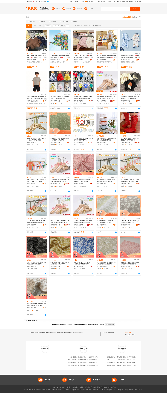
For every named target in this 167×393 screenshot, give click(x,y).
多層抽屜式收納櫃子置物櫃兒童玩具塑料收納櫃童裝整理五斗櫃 (106, 139)
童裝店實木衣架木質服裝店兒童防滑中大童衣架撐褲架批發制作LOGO (36, 139)
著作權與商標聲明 (73, 387)
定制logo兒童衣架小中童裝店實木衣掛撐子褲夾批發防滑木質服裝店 (59, 221)
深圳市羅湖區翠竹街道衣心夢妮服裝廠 (126, 101)
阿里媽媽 (85, 389)
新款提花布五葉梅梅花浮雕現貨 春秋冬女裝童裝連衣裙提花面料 (106, 221)
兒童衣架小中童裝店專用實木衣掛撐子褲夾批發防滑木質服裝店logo (83, 221)
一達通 (135, 389)
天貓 (64, 389)
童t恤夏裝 (29, 103)
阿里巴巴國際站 (36, 389)
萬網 (111, 389)
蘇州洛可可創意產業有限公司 (134, 357)
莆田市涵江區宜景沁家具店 (102, 142)
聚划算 (67, 389)
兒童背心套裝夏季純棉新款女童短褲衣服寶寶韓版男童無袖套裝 (106, 56)
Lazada (140, 389)
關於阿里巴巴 (100, 387)
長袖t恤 (82, 62)
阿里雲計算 (95, 389)
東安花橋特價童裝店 (94, 362)
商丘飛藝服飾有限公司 (102, 59)
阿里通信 (106, 389)
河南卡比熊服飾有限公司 (32, 59)
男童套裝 (109, 62)
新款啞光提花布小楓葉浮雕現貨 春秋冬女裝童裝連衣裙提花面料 (130, 221)
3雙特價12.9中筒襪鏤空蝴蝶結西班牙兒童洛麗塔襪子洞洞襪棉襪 (130, 139)
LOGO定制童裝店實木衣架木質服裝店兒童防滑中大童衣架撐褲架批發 (130, 180)
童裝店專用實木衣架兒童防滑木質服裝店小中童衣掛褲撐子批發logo (106, 97)
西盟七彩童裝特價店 (94, 359)
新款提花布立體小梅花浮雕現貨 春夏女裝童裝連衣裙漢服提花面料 (36, 263)
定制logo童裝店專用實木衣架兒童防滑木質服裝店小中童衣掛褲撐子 (59, 180)
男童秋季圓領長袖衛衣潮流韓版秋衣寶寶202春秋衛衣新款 (36, 56)
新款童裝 (34, 62)
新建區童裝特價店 (83, 359)
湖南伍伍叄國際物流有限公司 (124, 365)
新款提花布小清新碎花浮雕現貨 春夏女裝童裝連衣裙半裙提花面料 (36, 304)
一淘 (72, 389)
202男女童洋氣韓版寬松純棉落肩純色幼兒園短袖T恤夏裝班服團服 (36, 97)
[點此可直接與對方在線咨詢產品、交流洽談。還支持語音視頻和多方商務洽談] (69, 108)
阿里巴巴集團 (27, 389)
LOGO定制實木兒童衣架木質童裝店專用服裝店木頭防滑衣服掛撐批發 (36, 221)
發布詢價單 (128, 332)
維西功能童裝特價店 (94, 365)
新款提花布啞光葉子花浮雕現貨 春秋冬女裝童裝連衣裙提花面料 (59, 139)
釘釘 (126, 389)
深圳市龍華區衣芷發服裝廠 (55, 101)
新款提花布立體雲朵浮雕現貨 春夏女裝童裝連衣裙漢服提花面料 (83, 180)
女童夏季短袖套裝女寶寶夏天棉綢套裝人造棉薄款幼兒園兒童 (59, 56)
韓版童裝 (29, 62)
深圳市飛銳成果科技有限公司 (124, 362)
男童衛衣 (39, 62)
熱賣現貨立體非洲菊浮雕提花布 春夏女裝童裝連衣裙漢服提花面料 (106, 263)
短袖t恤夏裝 (35, 103)
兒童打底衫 (77, 62)
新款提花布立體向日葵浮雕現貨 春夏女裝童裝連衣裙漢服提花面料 (83, 263)
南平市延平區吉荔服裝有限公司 (126, 59)
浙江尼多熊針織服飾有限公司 (79, 142)
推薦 (45, 57)
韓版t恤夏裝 (42, 103)
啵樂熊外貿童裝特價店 (84, 362)
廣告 (69, 57)
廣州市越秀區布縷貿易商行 (55, 142)
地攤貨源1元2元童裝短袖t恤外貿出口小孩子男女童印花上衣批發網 (130, 97)
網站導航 (113, 387)
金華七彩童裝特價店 (73, 365)
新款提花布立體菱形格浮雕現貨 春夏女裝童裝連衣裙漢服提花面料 (130, 263)
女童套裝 (57, 62)
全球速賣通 (54, 389)
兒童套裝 (52, 62)
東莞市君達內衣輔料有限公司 (134, 365)
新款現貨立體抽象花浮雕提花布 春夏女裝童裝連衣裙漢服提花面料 (59, 263)
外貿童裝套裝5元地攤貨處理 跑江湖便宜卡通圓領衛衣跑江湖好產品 (83, 97)
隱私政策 (93, 387)
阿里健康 (130, 389)
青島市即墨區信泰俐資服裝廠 (55, 59)
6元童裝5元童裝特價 (113, 332)
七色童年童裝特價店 (73, 357)
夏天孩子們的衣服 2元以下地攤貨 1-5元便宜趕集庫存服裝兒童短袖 (36, 180)
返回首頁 (102, 324)
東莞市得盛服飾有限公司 (126, 142)
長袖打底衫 (87, 62)
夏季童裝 (62, 62)
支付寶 (118, 389)
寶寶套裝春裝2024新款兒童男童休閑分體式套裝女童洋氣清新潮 (130, 56)
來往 (122, 389)
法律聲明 (82, 387)
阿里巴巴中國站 (46, 389)
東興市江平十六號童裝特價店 (75, 359)
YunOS (101, 389)
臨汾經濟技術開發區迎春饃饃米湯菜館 (116, 362)
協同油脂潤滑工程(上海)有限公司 (125, 357)
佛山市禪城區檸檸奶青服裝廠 (79, 59)
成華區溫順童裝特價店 (74, 362)
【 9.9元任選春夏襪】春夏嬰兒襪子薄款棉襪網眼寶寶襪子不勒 (83, 139)
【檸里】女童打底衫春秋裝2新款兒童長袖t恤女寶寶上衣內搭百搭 (83, 56)
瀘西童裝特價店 (82, 357)
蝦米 (90, 389)
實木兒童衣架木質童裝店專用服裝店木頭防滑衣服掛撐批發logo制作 (106, 180)
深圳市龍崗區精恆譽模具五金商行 (135, 362)
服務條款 (87, 387)
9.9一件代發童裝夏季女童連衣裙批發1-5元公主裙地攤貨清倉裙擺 (59, 97)
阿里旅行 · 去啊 (78, 389)
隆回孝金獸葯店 (111, 357)
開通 (108, 359)
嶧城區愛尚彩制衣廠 (32, 101)
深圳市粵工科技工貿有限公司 (134, 359)
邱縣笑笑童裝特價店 (83, 365)
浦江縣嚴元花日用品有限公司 (102, 101)
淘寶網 (59, 389)
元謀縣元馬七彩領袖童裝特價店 (97, 357)
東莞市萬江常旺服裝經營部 (79, 101)
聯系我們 (107, 387)
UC (114, 389)
